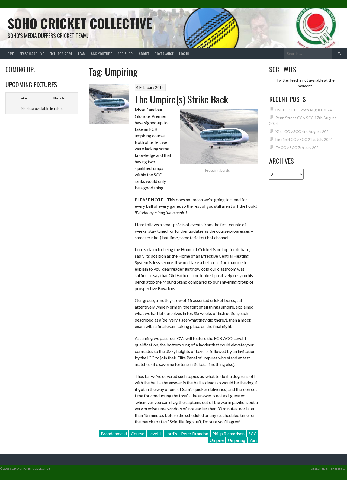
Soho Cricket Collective (80, 23)
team (81, 53)
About (144, 53)
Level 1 (154, 433)
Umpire (217, 440)
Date (22, 98)
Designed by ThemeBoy (329, 468)
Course (137, 433)
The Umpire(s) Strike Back (181, 99)
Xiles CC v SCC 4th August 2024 (303, 131)
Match (58, 98)
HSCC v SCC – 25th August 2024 (303, 110)
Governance (164, 53)
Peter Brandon (194, 433)
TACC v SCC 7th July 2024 (298, 147)
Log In (184, 53)
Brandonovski (114, 433)
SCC (253, 433)
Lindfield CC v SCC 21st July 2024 (304, 139)
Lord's (171, 433)
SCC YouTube (101, 53)
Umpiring (236, 440)
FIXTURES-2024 (60, 53)
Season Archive (31, 53)
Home (9, 53)
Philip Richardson (228, 433)
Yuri (253, 440)
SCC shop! (125, 53)
